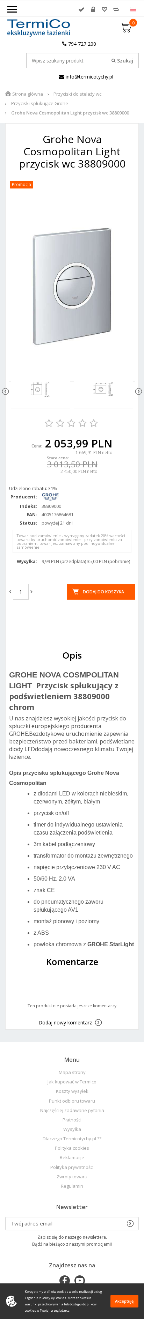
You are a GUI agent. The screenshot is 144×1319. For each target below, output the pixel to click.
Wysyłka (72, 1129)
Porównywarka (116, 9)
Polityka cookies (72, 1148)
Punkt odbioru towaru (72, 1101)
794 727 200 (81, 43)
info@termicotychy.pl (88, 76)
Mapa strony (72, 1072)
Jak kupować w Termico (72, 1081)
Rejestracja (92, 9)
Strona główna (27, 94)
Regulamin (72, 1186)
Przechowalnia (104, 9)
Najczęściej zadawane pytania (72, 1110)
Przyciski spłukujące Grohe (39, 103)
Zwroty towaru (72, 1176)
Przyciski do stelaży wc (77, 94)
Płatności (72, 1119)
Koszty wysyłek (72, 1091)
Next (138, 391)
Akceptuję (124, 1301)
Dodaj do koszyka (103, 592)
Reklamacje (72, 1157)
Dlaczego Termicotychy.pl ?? (72, 1138)
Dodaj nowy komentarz (65, 1022)
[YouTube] (79, 1281)
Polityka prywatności (72, 1167)
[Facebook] (64, 1281)
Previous (5, 391)
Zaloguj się (81, 9)
